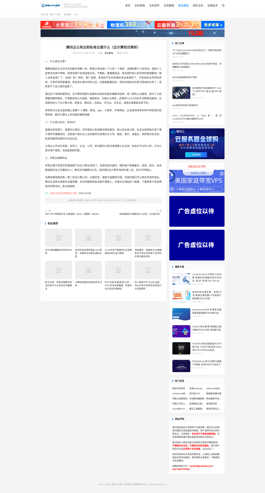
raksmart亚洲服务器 (214, 388)
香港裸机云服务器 (197, 403)
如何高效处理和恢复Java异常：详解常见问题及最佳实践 (88, 253)
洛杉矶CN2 (194, 393)
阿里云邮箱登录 (179, 398)
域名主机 (198, 5)
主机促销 (139, 5)
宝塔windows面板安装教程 (197, 388)
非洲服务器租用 (196, 398)
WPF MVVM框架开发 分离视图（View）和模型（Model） (72, 214)
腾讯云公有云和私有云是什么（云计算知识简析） (103, 47)
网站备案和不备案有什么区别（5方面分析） (140, 214)
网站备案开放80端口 (214, 398)
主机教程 (169, 5)
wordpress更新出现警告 (180, 393)
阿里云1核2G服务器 (180, 403)
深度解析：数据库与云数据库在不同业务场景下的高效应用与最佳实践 (148, 253)
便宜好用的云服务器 (214, 408)
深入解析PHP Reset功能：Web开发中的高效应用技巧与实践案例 (148, 285)
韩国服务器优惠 (213, 393)
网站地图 (128, 484)
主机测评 (154, 5)
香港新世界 (211, 403)
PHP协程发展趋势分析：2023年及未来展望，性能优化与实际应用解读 (118, 285)
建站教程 (183, 5)
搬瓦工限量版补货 (197, 408)
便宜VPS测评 (50, 5)
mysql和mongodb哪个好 (180, 408)
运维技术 (212, 5)
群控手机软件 (178, 388)
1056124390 (84, 193)
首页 (127, 5)
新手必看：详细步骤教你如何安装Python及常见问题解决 (58, 285)
